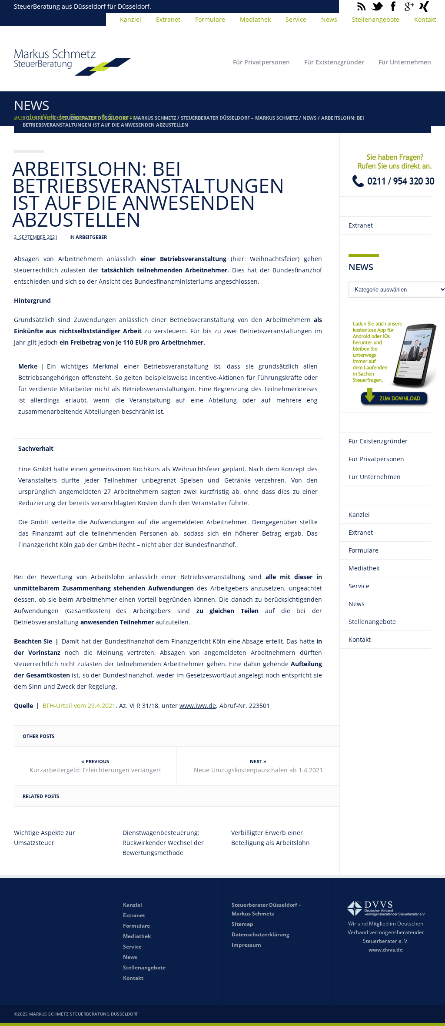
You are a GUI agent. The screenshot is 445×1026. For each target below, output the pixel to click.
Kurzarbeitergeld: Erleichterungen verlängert (95, 770)
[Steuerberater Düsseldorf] (72, 72)
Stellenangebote (375, 19)
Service (296, 19)
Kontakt (425, 19)
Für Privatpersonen (261, 62)
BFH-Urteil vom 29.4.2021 (79, 705)
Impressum (246, 945)
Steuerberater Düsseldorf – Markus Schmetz (239, 117)
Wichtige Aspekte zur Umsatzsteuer (44, 837)
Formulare (210, 19)
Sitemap (242, 924)
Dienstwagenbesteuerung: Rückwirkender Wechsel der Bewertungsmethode (163, 842)
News (329, 19)
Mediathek (255, 19)
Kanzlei (130, 19)
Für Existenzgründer (334, 62)
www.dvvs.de (386, 949)
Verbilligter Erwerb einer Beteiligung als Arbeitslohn (270, 837)
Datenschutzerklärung (260, 934)
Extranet (168, 19)
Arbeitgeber (91, 237)
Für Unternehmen (405, 62)
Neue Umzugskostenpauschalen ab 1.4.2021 (258, 770)
